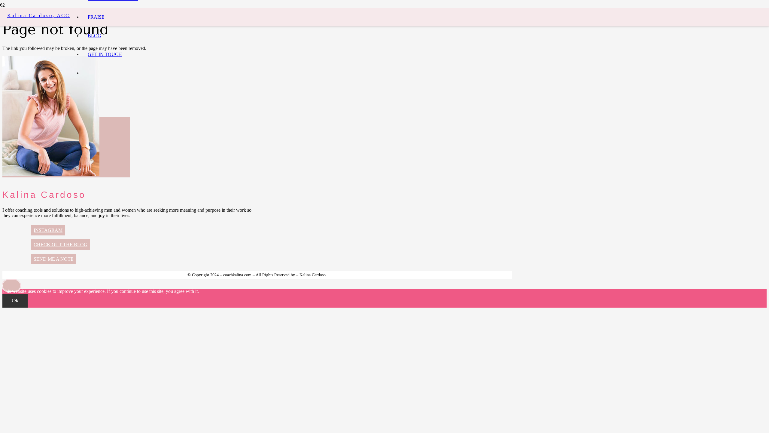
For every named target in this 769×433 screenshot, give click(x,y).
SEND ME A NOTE (54, 259)
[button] (11, 286)
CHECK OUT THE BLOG (60, 244)
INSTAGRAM (48, 230)
